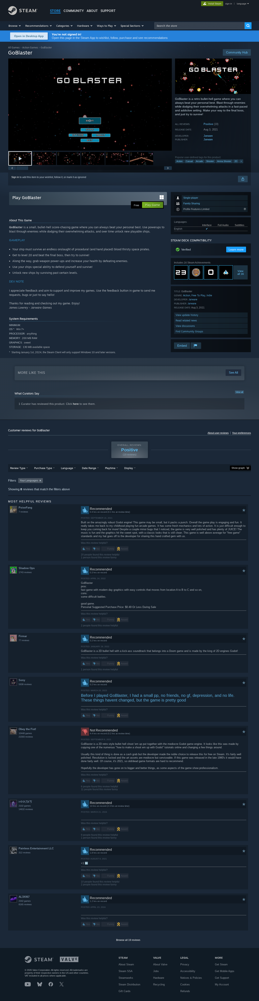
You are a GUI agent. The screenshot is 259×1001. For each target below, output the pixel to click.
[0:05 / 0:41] (90, 105)
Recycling (159, 984)
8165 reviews (25, 904)
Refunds (185, 991)
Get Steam (221, 964)
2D (236, 161)
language (241, 3)
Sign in (15, 177)
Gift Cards (125, 991)
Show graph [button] (238, 468)
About (92, 11)
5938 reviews (25, 684)
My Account (222, 984)
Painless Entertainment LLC (36, 848)
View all (239, 392)
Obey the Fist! (27, 729)
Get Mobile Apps (224, 971)
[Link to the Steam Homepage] (22, 14)
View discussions (185, 325)
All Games (14, 47)
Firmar (23, 636)
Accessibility (187, 971)
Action (179, 161)
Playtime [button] (110, 468)
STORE (55, 11)
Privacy (184, 964)
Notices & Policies (191, 977)
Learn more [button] (236, 249)
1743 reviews (25, 572)
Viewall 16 (240, 272)
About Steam (126, 964)
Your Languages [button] (29, 480)
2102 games (25, 806)
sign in (228, 3)
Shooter (210, 161)
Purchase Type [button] (43, 468)
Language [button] (67, 468)
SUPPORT (108, 11)
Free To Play (198, 295)
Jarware (208, 135)
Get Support (222, 977)
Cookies (185, 984)
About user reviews (218, 433)
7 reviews (23, 512)
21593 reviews (26, 737)
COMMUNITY (74, 11)
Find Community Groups (189, 331)
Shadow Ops (27, 568)
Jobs (156, 971)
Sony (22, 680)
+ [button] (241, 161)
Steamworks (126, 977)
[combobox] (199, 25)
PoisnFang (25, 507)
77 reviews (24, 640)
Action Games (30, 47)
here (76, 403)
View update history (187, 315)
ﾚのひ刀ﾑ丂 (25, 801)
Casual (189, 161)
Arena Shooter (224, 161)
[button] (14, 25)
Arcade (199, 161)
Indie (209, 295)
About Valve (160, 964)
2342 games (25, 901)
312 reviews (25, 852)
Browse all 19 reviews (128, 940)
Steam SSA (126, 971)
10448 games (25, 733)
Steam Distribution (129, 984)
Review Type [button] (17, 468)
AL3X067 (24, 896)
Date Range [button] (89, 468)
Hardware (158, 977)
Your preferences (241, 433)
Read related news (186, 320)
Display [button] (128, 468)
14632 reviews (26, 809)
